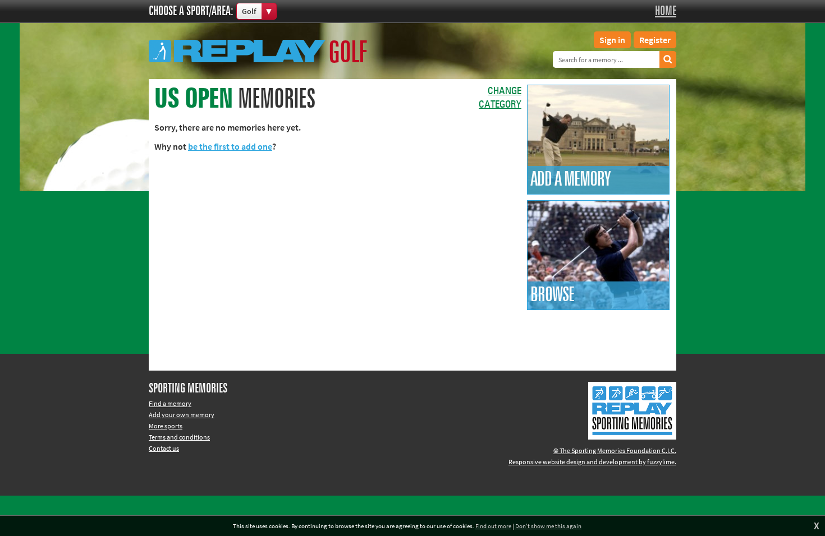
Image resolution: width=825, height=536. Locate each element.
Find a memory (170, 403)
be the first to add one (230, 146)
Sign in (612, 39)
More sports (165, 426)
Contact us (164, 448)
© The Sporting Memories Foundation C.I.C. (614, 450)
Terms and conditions (179, 437)
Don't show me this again (548, 526)
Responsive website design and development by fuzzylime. (592, 462)
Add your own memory (181, 414)
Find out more (493, 526)
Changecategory (500, 98)
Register (655, 39)
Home (665, 11)
